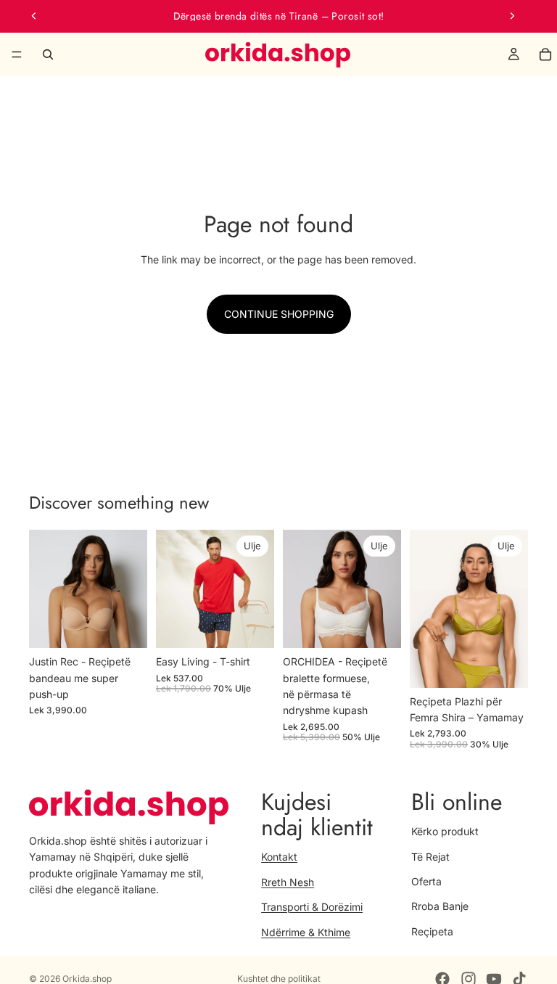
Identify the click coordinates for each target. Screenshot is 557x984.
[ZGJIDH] (125, 625)
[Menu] (16, 54)
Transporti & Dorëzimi (312, 907)
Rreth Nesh (287, 881)
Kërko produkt (445, 831)
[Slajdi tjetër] (512, 16)
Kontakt (279, 856)
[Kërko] (48, 54)
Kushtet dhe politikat (279, 978)
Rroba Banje (440, 906)
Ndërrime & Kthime (305, 931)
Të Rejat (430, 856)
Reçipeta (432, 930)
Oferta (426, 881)
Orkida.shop (87, 978)
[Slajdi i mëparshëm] (34, 16)
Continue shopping (279, 314)
